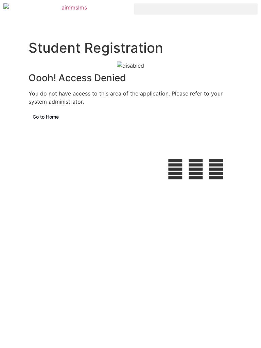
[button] (196, 9)
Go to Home (46, 117)
